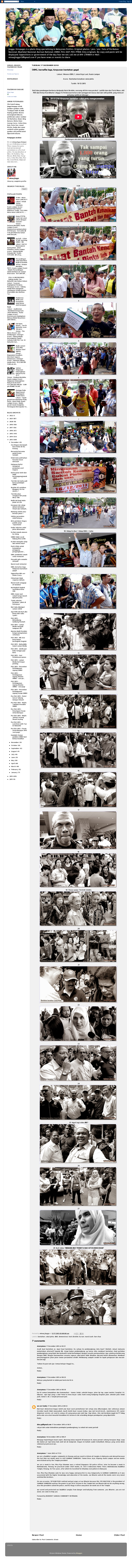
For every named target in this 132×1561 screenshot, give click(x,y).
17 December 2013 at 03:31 (55, 1346)
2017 (11, 428)
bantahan (41, 1337)
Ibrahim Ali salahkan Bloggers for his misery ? (18, 489)
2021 (11, 419)
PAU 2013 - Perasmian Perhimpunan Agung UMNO (19, 668)
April (13, 763)
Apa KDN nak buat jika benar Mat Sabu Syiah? (19, 613)
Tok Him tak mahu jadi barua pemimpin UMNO (19, 483)
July (13, 754)
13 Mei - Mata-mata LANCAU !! (21, 198)
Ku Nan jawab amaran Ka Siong (19, 533)
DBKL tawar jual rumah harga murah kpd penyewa (19, 596)
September (15, 748)
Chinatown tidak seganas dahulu (17, 579)
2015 (11, 434)
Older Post (119, 1535)
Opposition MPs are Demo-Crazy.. (18, 574)
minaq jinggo (14, 178)
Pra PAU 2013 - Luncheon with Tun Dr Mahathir (19, 724)
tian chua (97, 1337)
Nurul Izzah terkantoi (19, 564)
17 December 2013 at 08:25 (56, 1377)
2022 (11, 416)
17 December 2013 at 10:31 (61, 1424)
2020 (11, 422)
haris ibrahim (73, 1337)
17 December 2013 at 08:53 (57, 1406)
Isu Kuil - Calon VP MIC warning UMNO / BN (21, 240)
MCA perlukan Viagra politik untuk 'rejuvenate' (19, 523)
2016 (11, 431)
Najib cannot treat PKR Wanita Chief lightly (20, 348)
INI (86, 1122)
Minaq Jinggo (10, 92)
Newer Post (38, 1535)
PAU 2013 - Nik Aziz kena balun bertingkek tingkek (19, 639)
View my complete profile (16, 181)
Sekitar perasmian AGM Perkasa (17, 517)
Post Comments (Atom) (50, 1539)
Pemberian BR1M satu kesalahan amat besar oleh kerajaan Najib (16, 302)
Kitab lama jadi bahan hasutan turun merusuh (19, 459)
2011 (11, 779)
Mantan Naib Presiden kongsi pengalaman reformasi (19, 633)
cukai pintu (50, 1337)
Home (79, 1535)
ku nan (81, 1337)
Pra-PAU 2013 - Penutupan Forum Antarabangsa (18, 711)
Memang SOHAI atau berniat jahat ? (18, 512)
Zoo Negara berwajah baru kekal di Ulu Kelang (19, 446)
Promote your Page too (13, 74)
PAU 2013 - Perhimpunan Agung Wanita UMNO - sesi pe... (18, 675)
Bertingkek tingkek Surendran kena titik (18, 589)
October (14, 745)
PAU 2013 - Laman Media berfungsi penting (18, 662)
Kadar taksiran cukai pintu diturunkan (18, 528)
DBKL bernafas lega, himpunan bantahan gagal (19, 569)
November (15, 742)
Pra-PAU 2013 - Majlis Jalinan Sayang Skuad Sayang (19, 717)
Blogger (79, 1553)
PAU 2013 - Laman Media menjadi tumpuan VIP (17, 626)
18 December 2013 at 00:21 (56, 1437)
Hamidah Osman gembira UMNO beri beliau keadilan (19, 737)
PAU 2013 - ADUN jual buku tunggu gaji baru (19, 650)
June (13, 757)
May (13, 760)
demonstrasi (63, 1337)
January (14, 772)
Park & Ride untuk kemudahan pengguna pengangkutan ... (18, 549)
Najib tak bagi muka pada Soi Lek (18, 501)
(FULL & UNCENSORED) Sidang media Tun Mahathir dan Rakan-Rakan (17, 279)
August (14, 751)
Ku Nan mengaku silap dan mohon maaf (19, 542)
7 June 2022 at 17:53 (53, 1453)
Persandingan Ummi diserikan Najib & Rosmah (21, 260)
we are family (42, 1406)
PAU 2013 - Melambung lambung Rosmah (18, 620)
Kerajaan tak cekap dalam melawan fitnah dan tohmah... (19, 507)
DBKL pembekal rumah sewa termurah (19, 555)
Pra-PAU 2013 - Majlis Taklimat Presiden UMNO (19, 704)
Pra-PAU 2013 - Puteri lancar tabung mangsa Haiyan (18, 698)
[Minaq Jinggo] (8, 94)
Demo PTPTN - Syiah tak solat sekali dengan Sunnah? (21, 219)
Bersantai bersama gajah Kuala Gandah (18, 453)
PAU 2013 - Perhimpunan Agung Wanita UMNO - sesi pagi (18, 684)
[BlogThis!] (77, 1334)
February (14, 769)
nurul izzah (89, 1337)
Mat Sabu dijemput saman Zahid (18, 608)
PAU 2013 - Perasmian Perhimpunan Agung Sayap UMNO (19, 691)
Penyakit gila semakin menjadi (19, 560)
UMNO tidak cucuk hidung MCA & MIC (18, 538)
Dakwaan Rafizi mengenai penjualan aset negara (17, 467)
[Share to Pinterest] (83, 1334)
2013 (11, 440)
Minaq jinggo (10, 69)
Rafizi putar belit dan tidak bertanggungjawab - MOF (19, 475)
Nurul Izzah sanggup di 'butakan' (18, 584)
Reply (39, 1371)
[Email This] (75, 1334)
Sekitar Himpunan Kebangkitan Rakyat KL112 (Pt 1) (20, 371)
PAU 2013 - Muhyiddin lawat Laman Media (19, 645)
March (13, 766)
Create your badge (12, 96)
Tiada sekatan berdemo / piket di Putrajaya (18, 602)
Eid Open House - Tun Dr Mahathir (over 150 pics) (21, 326)
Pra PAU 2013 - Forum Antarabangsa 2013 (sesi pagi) (19, 730)
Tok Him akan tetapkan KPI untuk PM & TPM (18, 496)
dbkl (56, 1337)
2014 (11, 437)
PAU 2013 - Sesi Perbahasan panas (18, 656)
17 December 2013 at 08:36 (56, 1390)
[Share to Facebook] (81, 1334)
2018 (11, 425)
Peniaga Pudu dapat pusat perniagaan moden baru (21, 393)
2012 (11, 776)
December (15, 442)
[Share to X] (79, 1334)
